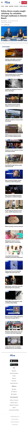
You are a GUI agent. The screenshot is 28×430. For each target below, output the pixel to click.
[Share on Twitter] (6, 24)
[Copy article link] (8, 24)
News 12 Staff (4, 20)
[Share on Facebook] (5, 24)
